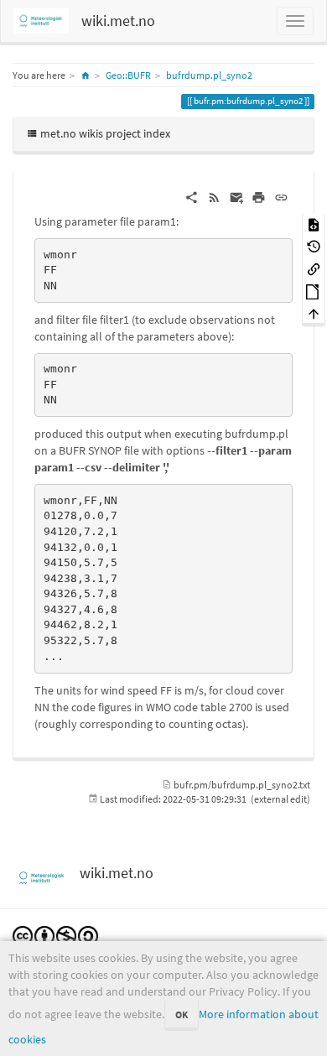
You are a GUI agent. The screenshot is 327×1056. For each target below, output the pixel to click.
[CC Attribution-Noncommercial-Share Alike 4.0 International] (55, 934)
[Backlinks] (313, 267)
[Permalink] (281, 196)
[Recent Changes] (214, 196)
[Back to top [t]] (313, 313)
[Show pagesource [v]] (313, 223)
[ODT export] (313, 290)
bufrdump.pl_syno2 (209, 75)
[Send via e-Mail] (237, 196)
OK (181, 1014)
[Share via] (191, 196)
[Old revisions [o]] (313, 246)
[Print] (259, 196)
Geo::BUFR (128, 75)
